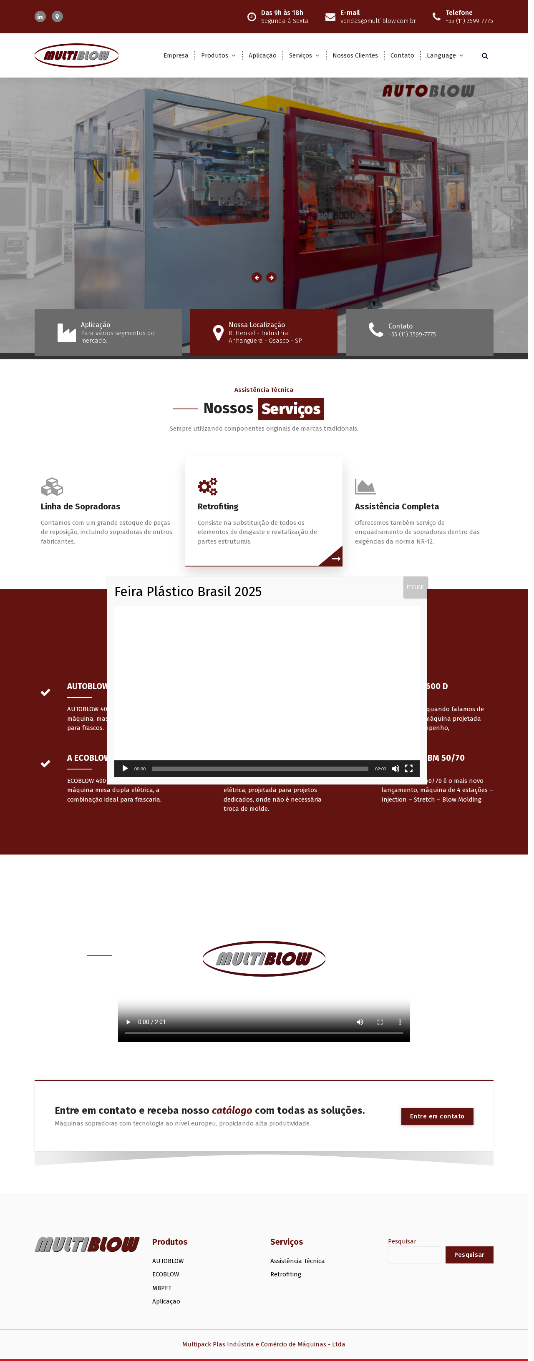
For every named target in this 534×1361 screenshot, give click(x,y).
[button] (267, 691)
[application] (267, 691)
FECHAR (415, 587)
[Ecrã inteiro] (409, 768)
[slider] (260, 769)
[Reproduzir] (125, 768)
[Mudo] (395, 768)
